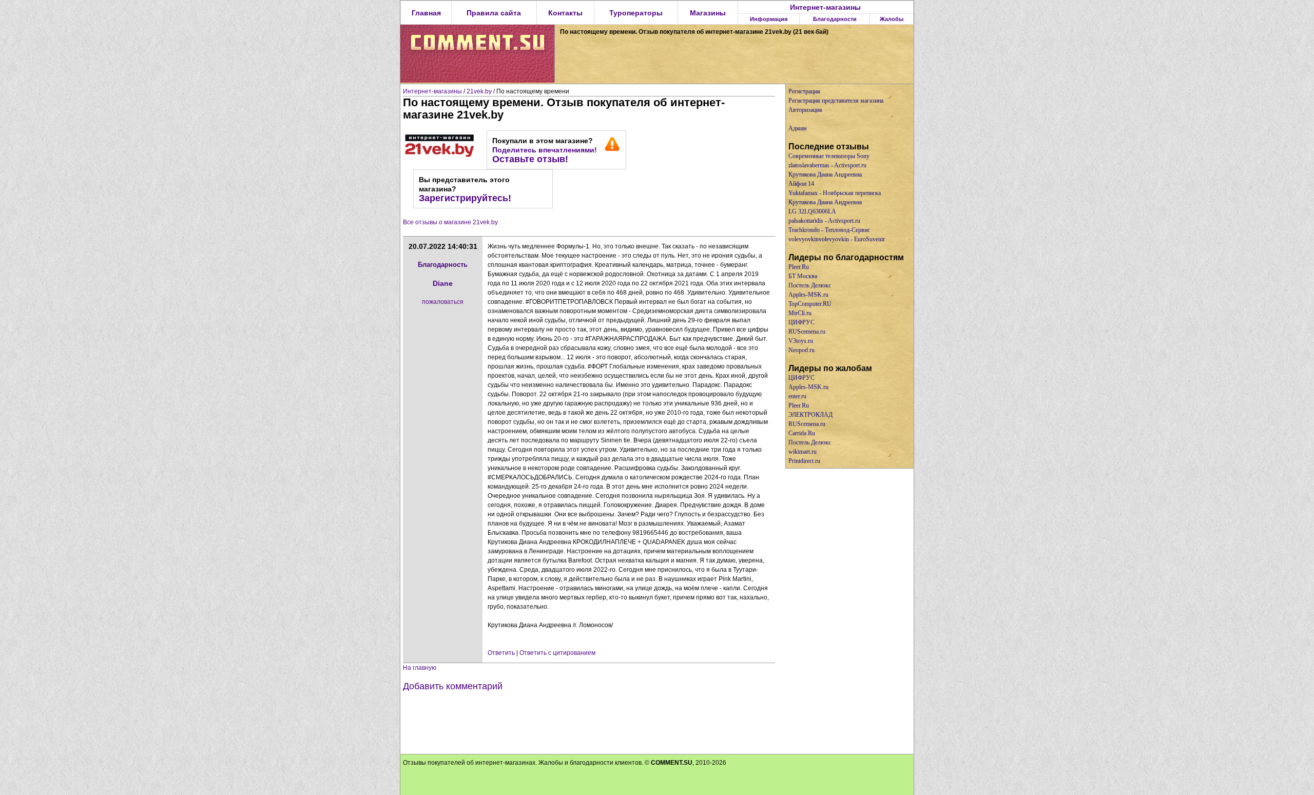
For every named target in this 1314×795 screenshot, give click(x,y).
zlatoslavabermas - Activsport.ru (827, 165)
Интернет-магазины (825, 7)
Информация (768, 19)
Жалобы (891, 19)
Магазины (708, 13)
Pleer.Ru (798, 266)
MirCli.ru (799, 313)
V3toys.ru (800, 340)
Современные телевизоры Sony (828, 156)
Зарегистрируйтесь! (465, 198)
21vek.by (479, 91)
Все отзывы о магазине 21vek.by (450, 222)
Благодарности (835, 19)
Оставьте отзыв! (530, 159)
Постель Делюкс (809, 285)
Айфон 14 (801, 183)
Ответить (501, 652)
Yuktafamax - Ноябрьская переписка (834, 193)
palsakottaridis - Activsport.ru (824, 220)
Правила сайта (494, 13)
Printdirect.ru (804, 460)
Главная (426, 13)
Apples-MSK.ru (808, 294)
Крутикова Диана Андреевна (825, 174)
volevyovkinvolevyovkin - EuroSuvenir (836, 239)
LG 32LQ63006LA (812, 211)
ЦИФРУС (801, 322)
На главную (419, 667)
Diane (443, 283)
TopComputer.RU (810, 303)
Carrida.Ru (801, 433)
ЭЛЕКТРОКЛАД (810, 414)
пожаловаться (442, 301)
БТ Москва (802, 276)
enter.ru (797, 396)
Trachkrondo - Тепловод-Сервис (829, 230)
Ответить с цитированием (557, 652)
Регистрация (804, 91)
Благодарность (443, 264)
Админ (797, 128)
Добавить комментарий (453, 686)
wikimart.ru (802, 451)
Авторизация (805, 109)
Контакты (565, 13)
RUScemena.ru (806, 331)
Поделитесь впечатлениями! (544, 150)
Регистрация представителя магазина (835, 100)
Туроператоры (636, 13)
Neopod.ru (801, 350)
